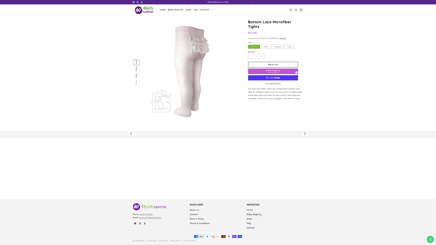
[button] (188, 10)
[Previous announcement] (184, 2)
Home (250, 210)
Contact (194, 214)
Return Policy (197, 218)
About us (194, 210)
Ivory (289, 47)
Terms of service (175, 240)
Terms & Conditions (200, 223)
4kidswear (141, 240)
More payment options (273, 83)
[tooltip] (296, 72)
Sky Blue (277, 47)
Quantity (251, 52)
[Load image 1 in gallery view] (136, 62)
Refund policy (151, 240)
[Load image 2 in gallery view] (136, 69)
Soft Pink (254, 47)
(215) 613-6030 (146, 214)
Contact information (189, 240)
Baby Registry (254, 214)
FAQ (249, 223)
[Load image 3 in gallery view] (136, 76)
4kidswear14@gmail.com (150, 217)
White (266, 47)
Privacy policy (163, 240)
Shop (249, 218)
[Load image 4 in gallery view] (136, 83)
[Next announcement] (251, 2)
